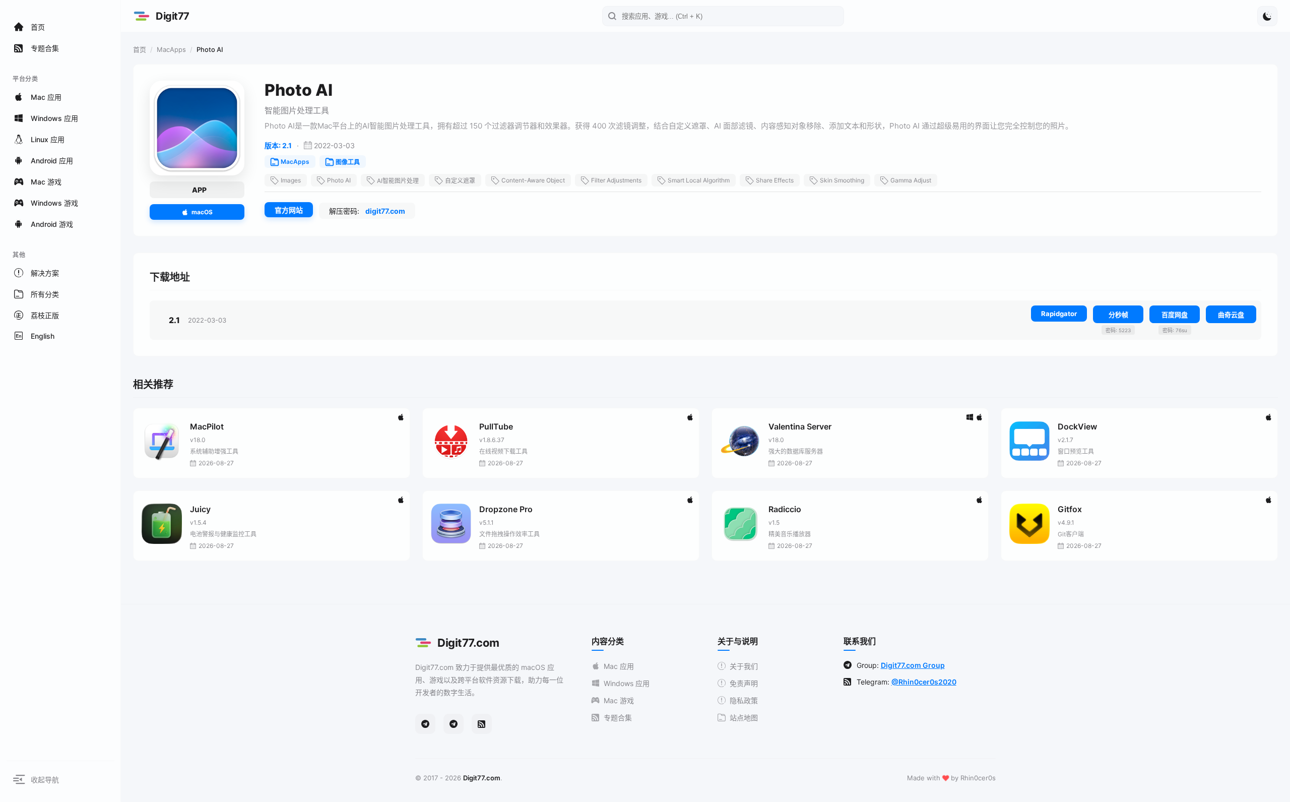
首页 (139, 49)
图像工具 (348, 162)
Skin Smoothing (842, 180)
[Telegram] (425, 724)
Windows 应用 (627, 683)
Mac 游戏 (619, 700)
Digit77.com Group (913, 665)
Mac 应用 (619, 666)
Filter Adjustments (616, 180)
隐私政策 (744, 700)
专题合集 (618, 717)
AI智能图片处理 (398, 180)
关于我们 (744, 666)
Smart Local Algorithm (699, 180)
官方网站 (289, 210)
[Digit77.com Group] (453, 724)
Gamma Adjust (910, 180)
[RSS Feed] (482, 724)
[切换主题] (1267, 16)
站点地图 (744, 717)
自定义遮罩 (460, 180)
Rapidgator (1059, 314)
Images (291, 180)
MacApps (171, 49)
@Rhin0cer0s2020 (923, 681)
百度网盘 (1175, 315)
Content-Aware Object (533, 180)
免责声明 (744, 683)
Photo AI (339, 180)
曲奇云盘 (1231, 315)
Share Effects (775, 180)
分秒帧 (1118, 315)
